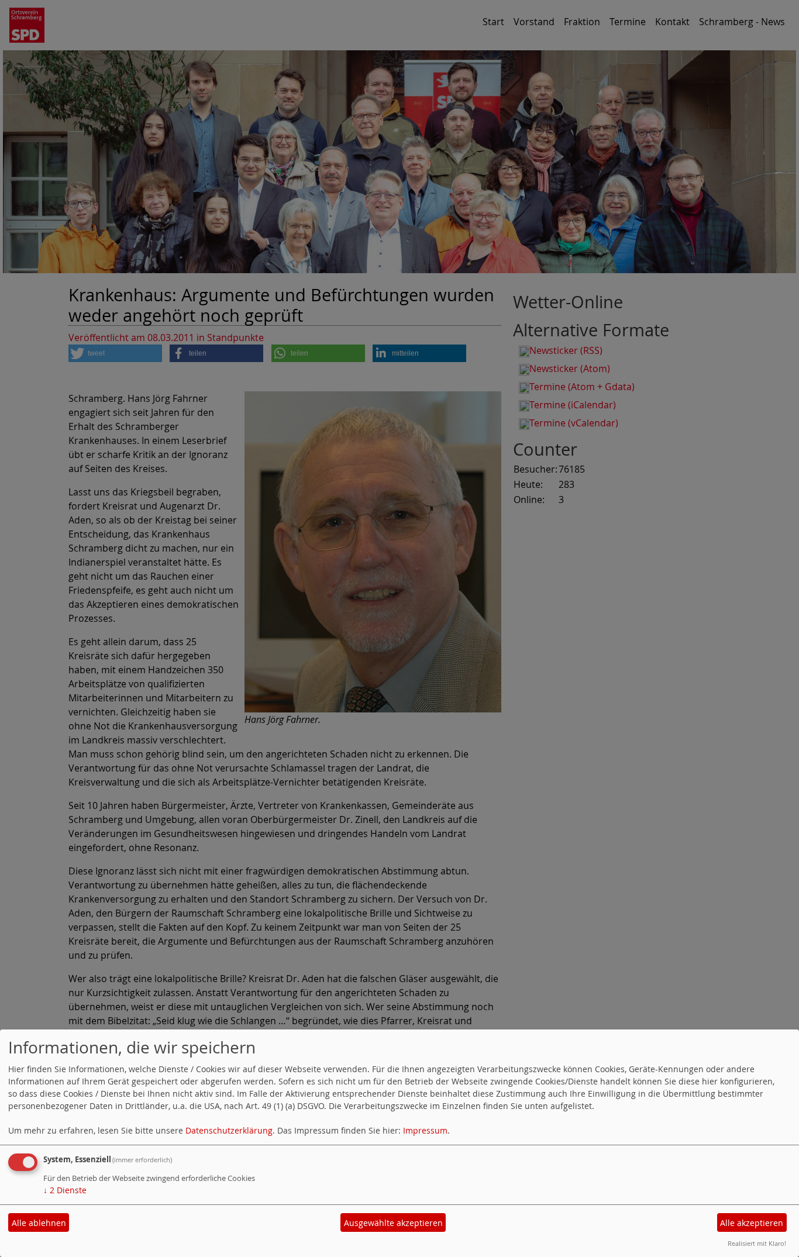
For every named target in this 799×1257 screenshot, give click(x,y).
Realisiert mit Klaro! (757, 1243)
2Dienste (65, 1190)
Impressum (425, 1130)
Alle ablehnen (39, 1222)
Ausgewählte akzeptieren (393, 1222)
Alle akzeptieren (751, 1222)
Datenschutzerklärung (229, 1130)
